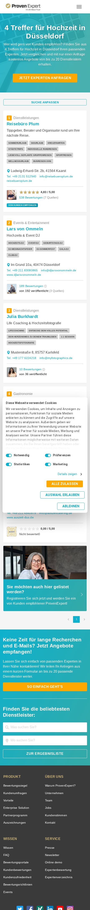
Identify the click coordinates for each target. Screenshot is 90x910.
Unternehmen (54, 763)
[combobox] (45, 697)
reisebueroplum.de (18, 175)
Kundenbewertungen (16, 840)
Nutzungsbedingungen (33, 890)
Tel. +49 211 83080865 (22, 258)
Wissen (8, 817)
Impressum (55, 894)
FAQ (5, 825)
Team (48, 770)
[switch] (48, 459)
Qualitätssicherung (35, 894)
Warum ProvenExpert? (59, 755)
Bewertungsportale (15, 832)
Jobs (47, 778)
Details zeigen (68, 479)
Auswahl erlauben (36, 499)
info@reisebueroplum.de (53, 170)
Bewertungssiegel (14, 755)
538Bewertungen (30, 191)
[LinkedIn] (50, 880)
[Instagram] (70, 880)
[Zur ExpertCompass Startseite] (28, 7)
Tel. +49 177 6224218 (21, 346)
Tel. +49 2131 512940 (21, 170)
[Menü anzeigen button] (79, 7)
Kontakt (50, 792)
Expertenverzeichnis (58, 847)
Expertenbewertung (57, 840)
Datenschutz (56, 890)
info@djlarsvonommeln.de (56, 258)
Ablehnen (71, 500)
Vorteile (8, 770)
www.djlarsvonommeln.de (23, 263)
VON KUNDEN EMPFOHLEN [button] (21, 199)
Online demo (53, 832)
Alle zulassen (66, 488)
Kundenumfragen (14, 763)
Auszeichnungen (13, 792)
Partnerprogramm (14, 785)
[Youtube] (60, 880)
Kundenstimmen (55, 785)
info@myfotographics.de (54, 346)
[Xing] (40, 880)
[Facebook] (30, 880)
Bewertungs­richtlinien (17, 854)
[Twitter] (20, 880)
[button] (29, 186)
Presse (49, 817)
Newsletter (52, 825)
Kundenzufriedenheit (16, 847)
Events (7, 862)
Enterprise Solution (15, 778)
